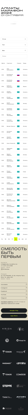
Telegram (4, 298)
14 (2, 239)
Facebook (4, 291)
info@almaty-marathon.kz (9, 264)
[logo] (7, 2)
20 (22, 239)
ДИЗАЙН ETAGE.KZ (19, 301)
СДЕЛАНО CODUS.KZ (7, 303)
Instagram (4, 287)
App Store (14, 315)
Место (3, 63)
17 (12, 239)
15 (5, 239)
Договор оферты (7, 301)
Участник (9, 63)
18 (15, 239)
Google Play (14, 310)
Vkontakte (4, 284)
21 (26, 239)
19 (19, 239)
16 (9, 239)
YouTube (3, 294)
